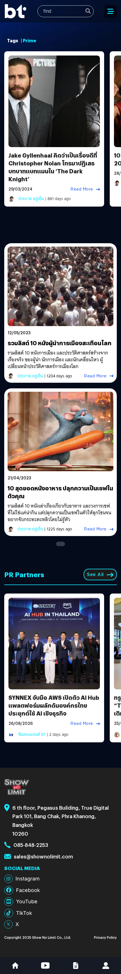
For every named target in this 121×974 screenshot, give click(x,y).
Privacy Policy (105, 937)
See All (95, 574)
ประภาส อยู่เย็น (31, 198)
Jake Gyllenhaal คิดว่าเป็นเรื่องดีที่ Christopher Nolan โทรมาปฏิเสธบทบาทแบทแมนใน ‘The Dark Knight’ (52, 167)
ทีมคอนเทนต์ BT (32, 734)
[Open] (110, 11)
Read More (81, 189)
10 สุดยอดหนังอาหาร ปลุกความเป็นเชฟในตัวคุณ (60, 492)
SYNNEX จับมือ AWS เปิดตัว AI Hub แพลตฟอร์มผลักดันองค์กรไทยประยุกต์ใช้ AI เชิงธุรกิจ (53, 705)
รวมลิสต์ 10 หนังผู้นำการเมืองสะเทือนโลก (60, 343)
